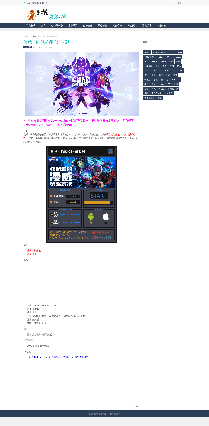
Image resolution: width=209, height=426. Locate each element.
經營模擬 (117, 25)
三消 (178, 61)
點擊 (160, 98)
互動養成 (30, 25)
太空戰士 (165, 70)
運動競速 (146, 25)
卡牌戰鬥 (72, 25)
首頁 (27, 36)
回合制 (155, 70)
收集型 (147, 79)
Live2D (178, 52)
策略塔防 (102, 25)
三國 (171, 61)
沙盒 (146, 89)
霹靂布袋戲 (149, 98)
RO (167, 57)
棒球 (154, 84)
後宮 (146, 75)
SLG (146, 61)
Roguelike (176, 57)
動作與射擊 (57, 25)
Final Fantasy (159, 52)
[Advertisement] (81, 281)
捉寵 (168, 75)
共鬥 (172, 66)
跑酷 (146, 93)
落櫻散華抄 (173, 89)
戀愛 (154, 75)
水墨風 (162, 84)
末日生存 (176, 79)
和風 (146, 70)
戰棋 (161, 75)
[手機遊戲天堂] (44, 14)
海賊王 (162, 89)
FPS (170, 52)
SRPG (163, 61)
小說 (174, 70)
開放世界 (169, 93)
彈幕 (181, 70)
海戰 (154, 89)
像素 (165, 66)
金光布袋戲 (157, 93)
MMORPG (149, 57)
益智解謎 (87, 25)
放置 (156, 79)
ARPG (147, 52)
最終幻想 (165, 79)
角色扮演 (132, 25)
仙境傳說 (148, 66)
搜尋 (179, 3)
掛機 (175, 75)
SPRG (154, 61)
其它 (43, 25)
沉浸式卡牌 (173, 84)
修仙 (158, 66)
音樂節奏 (161, 25)
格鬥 (146, 84)
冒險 (179, 66)
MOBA (160, 57)
